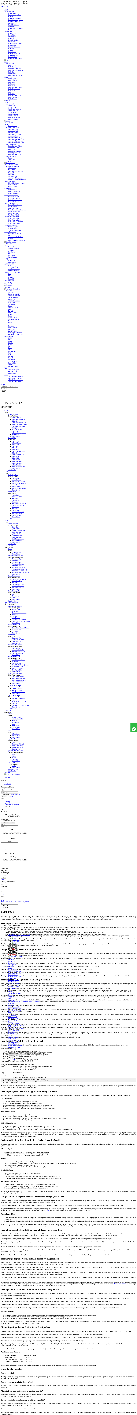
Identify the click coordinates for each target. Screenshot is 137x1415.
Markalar (7, 287)
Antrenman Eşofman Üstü (16, 139)
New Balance (12, 998)
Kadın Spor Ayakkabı (14, 68)
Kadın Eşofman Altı (14, 89)
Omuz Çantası (12, 257)
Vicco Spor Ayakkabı (14, 993)
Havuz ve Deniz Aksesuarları (16, 240)
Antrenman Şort (13, 131)
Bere (9, 274)
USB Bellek (11, 302)
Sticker (10, 322)
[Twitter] (15, 938)
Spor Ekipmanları (11, 164)
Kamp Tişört (12, 373)
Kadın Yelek (11, 92)
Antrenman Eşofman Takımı (16, 142)
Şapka (10, 275)
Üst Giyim (7, 354)
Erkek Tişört (11, 36)
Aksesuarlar (7, 243)
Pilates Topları (12, 186)
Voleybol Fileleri (13, 228)
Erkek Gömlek (12, 35)
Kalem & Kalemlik (13, 294)
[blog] (14, 943)
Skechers (11, 995)
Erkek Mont (11, 48)
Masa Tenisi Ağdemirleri (15, 222)
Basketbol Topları (13, 196)
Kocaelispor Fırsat (13, 1018)
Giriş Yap (3, 796)
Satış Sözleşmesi (13, 1032)
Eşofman (10, 356)
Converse (11, 1000)
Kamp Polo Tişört (13, 147)
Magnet (10, 311)
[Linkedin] (15, 941)
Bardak (10, 314)
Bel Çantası (11, 255)
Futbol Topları (12, 206)
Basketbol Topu (13, 975)
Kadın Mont (11, 90)
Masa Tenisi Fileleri (14, 223)
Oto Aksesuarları (13, 297)
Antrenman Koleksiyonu (11, 127)
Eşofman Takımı (13, 366)
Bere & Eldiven (12, 341)
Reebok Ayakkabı (13, 986)
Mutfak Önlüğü (12, 317)
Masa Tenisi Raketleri (14, 220)
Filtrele (3, 877)
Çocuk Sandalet (13, 110)
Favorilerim (8, 777)
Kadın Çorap (12, 262)
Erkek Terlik (12, 26)
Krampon (11, 23)
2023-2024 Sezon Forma (15, 376)
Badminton (7, 188)
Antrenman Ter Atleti (14, 134)
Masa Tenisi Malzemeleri (11, 216)
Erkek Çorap (12, 260)
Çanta (6, 245)
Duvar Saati (11, 329)
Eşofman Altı (12, 351)
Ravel (2, 900)
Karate (10, 158)
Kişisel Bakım (12, 312)
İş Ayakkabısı (12, 30)
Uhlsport (10, 991)
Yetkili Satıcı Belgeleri (16, 956)
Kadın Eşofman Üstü (14, 95)
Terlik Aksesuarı (9, 280)
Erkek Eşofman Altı (14, 47)
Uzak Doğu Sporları (10, 156)
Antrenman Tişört (13, 129)
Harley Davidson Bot (14, 1008)
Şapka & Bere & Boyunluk (12, 272)
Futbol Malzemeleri (10, 203)
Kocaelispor (17, 289)
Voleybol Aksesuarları (14, 230)
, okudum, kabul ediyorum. (24, 1059)
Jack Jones (11, 1005)
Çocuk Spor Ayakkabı (14, 109)
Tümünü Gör (16, 436)
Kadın (6, 62)
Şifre (2, 790)
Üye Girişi (7, 784)
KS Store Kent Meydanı (15, 1045)
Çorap (6, 259)
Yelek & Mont (12, 361)
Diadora (10, 990)
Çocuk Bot (11, 105)
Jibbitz (10, 282)
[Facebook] (15, 936)
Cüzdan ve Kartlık (13, 248)
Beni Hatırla (7, 794)
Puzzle (10, 316)
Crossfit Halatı (12, 176)
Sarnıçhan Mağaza (13, 1042)
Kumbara (11, 326)
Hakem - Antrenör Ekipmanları (17, 179)
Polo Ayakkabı (12, 988)
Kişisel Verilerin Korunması (16, 1025)
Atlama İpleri (12, 168)
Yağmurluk (11, 359)
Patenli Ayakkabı (13, 119)
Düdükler (11, 174)
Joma (9, 1012)
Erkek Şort (11, 38)
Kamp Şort (11, 149)
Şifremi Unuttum (15, 794)
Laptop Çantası (12, 247)
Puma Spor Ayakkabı (14, 1010)
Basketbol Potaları (13, 201)
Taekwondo (11, 159)
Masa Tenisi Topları (14, 218)
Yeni (4, 876)
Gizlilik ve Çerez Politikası (16, 1028)
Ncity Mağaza (12, 1039)
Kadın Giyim (8, 77)
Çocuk (6, 102)
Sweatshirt (11, 358)
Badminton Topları (13, 193)
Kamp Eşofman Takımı (15, 146)
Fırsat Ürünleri (12, 1017)
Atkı (9, 339)
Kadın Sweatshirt (13, 80)
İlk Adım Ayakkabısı (14, 117)
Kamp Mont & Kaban (14, 151)
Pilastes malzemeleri (120, 1284)
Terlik (10, 324)
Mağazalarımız (12, 1020)
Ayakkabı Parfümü (13, 270)
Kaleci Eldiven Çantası (15, 205)
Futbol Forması (12, 126)
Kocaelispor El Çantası (15, 333)
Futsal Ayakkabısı (13, 25)
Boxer (10, 968)
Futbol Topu (11, 961)
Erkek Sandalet (12, 13)
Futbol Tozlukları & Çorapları (17, 210)
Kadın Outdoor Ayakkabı (15, 75)
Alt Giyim (7, 349)
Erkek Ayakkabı (9, 11)
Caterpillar (11, 996)
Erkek (6, 10)
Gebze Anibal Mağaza (14, 1047)
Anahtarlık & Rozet (14, 296)
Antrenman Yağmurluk (15, 137)
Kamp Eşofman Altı (14, 153)
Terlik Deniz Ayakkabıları (15, 237)
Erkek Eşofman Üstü (14, 53)
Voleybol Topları (13, 227)
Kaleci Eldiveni (12, 970)
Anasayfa (7, 801)
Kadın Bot (11, 72)
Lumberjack (11, 1003)
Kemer (10, 309)
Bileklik (10, 343)
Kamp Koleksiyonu (10, 144)
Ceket (10, 364)
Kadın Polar (11, 82)
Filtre (2, 879)
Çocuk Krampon (13, 116)
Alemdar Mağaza (13, 1037)
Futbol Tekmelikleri (14, 211)
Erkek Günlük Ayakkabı (15, 28)
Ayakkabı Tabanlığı (14, 269)
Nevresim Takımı (13, 307)
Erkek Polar (11, 42)
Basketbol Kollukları (14, 198)
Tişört (6, 368)
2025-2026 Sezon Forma (15, 380)
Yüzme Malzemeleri (10, 232)
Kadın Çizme (12, 73)
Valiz (9, 253)
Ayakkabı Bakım (9, 264)
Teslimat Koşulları (13, 1027)
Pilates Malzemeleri (10, 181)
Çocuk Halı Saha (13, 114)
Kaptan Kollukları (13, 213)
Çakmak (10, 292)
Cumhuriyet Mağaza (14, 1040)
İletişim (10, 1022)
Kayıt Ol (10, 796)
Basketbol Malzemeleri (11, 195)
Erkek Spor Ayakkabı (14, 15)
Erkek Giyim (8, 31)
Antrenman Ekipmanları (11, 166)
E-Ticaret (64, 1080)
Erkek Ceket (12, 33)
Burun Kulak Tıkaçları (15, 233)
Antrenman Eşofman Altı (15, 141)
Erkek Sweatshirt (13, 40)
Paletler (10, 235)
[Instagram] (15, 940)
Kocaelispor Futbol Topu (15, 334)
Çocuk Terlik (12, 112)
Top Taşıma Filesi (13, 215)
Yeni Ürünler (12, 1015)
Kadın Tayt (11, 84)
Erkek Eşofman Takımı (15, 43)
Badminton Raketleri (14, 191)
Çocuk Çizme (12, 107)
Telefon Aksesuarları (14, 301)
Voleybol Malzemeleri (10, 225)
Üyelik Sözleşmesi (13, 1030)
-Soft (60, 1080)
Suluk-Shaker (12, 169)
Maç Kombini (8, 336)
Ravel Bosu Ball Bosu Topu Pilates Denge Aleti (15, 902)
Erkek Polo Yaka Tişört (15, 58)
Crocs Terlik (11, 1002)
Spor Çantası (12, 981)
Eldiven (10, 277)
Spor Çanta (11, 250)
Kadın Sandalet (12, 67)
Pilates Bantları (12, 184)
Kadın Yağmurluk (13, 97)
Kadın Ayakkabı (9, 63)
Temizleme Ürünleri (14, 267)
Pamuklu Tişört (12, 371)
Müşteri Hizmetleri (13, 1023)
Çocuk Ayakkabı (9, 104)
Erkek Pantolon (12, 57)
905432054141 (12, 935)
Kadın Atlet (11, 94)
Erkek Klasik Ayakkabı (15, 18)
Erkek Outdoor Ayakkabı (15, 20)
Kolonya (10, 321)
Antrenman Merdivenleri (15, 171)
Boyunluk (11, 279)
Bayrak (10, 344)
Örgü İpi (10, 346)
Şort (9, 353)
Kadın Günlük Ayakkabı (15, 70)
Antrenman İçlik (13, 132)
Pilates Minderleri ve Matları (16, 183)
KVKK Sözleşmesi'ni (16, 1059)
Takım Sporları (8, 122)
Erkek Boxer (12, 45)
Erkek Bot (11, 16)
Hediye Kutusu (12, 327)
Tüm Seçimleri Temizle (7, 822)
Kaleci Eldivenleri (13, 208)
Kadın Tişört (12, 79)
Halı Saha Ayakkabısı (14, 21)
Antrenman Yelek (13, 136)
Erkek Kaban (12, 52)
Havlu (10, 306)
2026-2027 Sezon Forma (15, 381)
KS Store (11, 959)
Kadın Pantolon (12, 99)
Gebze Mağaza (12, 1044)
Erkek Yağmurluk (13, 55)
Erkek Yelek (11, 50)
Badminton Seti (12, 190)
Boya (9, 265)
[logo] (4, 6)
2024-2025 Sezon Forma (15, 378)
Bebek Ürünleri (12, 331)
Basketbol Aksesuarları (15, 200)
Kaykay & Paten (9, 284)
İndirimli (5, 874)
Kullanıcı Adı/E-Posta (7, 787)
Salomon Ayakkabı (13, 1007)
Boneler (10, 238)
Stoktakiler (6, 872)
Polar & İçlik (12, 363)
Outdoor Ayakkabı (13, 980)
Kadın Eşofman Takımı (15, 87)
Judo (9, 161)
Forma (6, 124)
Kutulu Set (11, 299)
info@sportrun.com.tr (24, 935)
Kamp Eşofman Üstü (14, 154)
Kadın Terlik (12, 65)
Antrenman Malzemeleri (15, 178)
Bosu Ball (11, 173)
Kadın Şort (11, 85)
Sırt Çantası (11, 252)
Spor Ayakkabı (12, 965)
